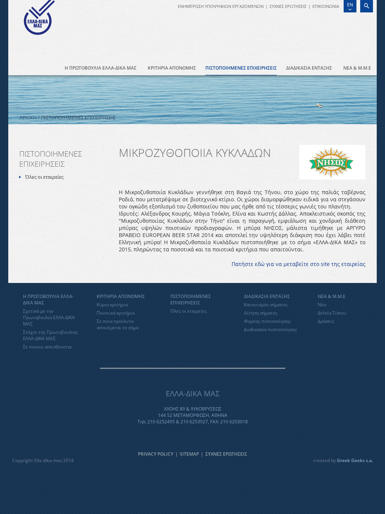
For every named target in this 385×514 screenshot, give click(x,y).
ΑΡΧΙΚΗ (28, 117)
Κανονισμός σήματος (266, 304)
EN (350, 5)
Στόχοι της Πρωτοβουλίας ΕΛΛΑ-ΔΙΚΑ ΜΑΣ (50, 335)
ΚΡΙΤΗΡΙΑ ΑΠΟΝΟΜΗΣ (172, 68)
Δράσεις (326, 321)
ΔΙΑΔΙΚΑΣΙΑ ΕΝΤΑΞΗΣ (309, 68)
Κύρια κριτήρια (112, 304)
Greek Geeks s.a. (355, 460)
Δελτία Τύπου (332, 313)
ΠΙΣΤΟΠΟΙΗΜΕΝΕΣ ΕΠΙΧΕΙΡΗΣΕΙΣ (241, 68)
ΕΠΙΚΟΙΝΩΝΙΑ (325, 6)
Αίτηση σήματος (260, 313)
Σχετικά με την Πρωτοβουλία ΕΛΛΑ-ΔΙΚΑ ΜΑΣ (49, 317)
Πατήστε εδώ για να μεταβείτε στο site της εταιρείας (298, 264)
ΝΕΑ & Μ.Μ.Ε (357, 68)
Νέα (322, 304)
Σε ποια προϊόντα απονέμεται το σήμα (118, 324)
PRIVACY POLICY (155, 454)
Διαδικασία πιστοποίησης (270, 329)
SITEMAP (189, 454)
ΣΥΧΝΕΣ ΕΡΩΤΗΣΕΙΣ (288, 6)
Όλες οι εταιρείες (44, 176)
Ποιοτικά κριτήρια (116, 313)
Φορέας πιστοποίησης (267, 321)
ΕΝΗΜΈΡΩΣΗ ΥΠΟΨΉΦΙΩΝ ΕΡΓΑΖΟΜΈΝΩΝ (221, 6)
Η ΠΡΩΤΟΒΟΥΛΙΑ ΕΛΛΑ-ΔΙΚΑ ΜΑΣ (100, 68)
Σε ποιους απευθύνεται (47, 347)
